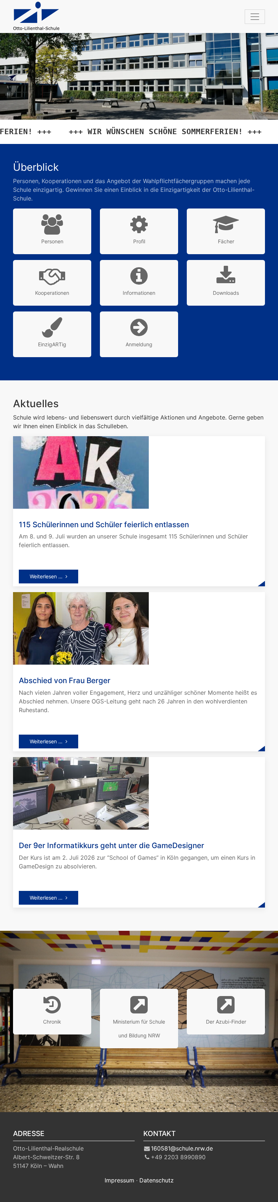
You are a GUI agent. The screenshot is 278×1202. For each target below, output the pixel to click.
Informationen (139, 293)
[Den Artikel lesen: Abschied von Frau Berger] (81, 628)
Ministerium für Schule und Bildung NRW (139, 1028)
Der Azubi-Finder (226, 1022)
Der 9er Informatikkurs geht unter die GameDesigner (111, 845)
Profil (139, 241)
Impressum (119, 1180)
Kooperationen (52, 293)
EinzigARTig (52, 344)
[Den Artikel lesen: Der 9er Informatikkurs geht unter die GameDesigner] (81, 792)
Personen (52, 241)
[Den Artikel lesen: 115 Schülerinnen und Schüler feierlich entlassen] (81, 471)
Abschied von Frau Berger (64, 680)
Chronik (52, 1022)
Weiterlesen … (46, 576)
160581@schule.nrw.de (182, 1148)
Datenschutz (156, 1180)
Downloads (226, 293)
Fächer (226, 241)
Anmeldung (139, 344)
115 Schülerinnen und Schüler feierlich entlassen (104, 524)
